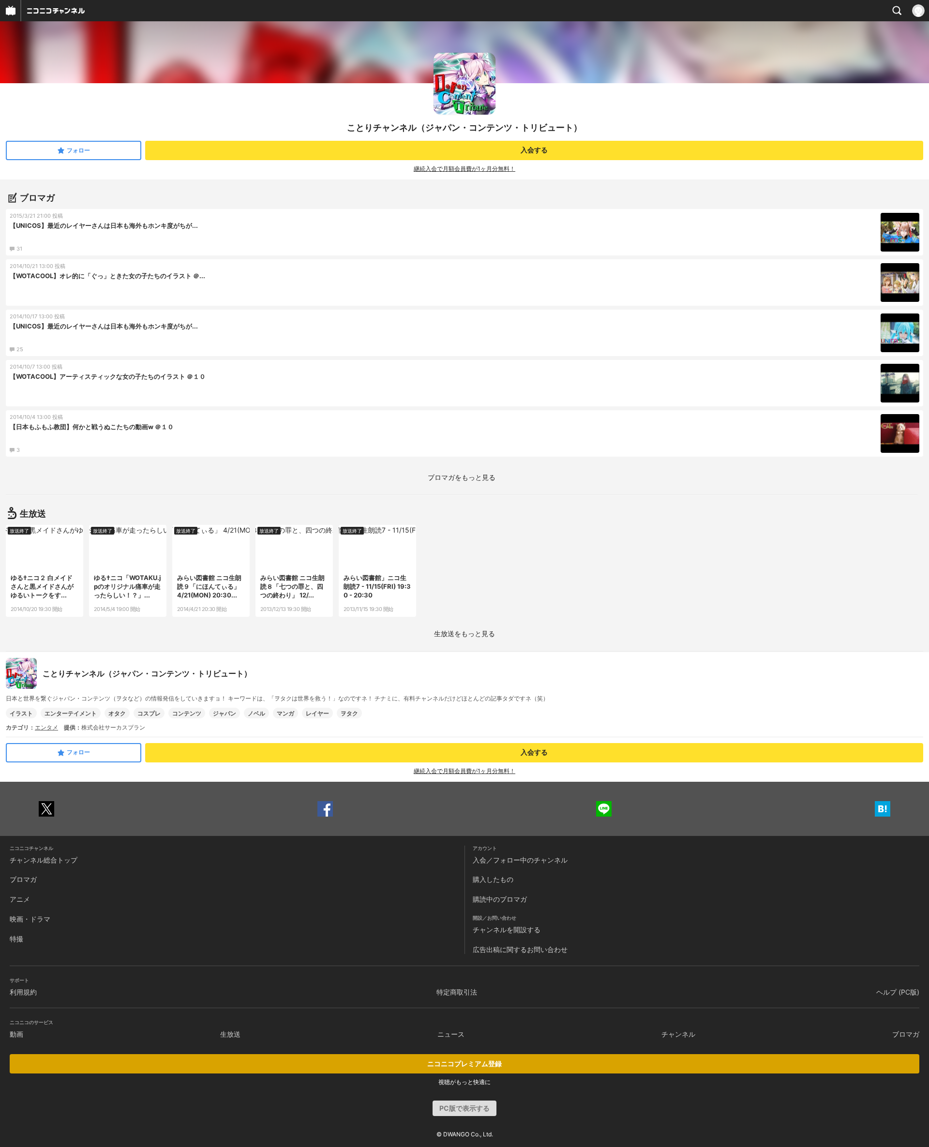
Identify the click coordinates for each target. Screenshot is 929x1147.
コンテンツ (186, 713)
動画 (16, 1034)
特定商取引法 (456, 992)
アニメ (20, 899)
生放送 (230, 1034)
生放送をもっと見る (464, 633)
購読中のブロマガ (500, 899)
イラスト (21, 713)
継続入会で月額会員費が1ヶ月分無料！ (464, 168)
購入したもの (493, 879)
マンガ (285, 713)
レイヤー (317, 713)
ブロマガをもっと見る (461, 477)
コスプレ (149, 713)
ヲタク (349, 713)
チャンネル (678, 1034)
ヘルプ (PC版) (897, 992)
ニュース (450, 1034)
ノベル (256, 713)
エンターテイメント (71, 713)
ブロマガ (23, 879)
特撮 (16, 939)
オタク (117, 713)
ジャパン (224, 713)
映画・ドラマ (30, 919)
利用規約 (23, 992)
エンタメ (46, 727)
